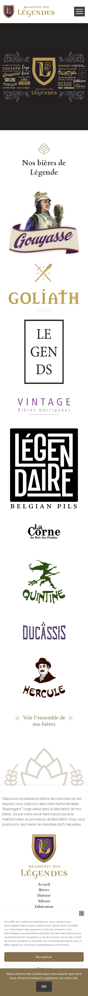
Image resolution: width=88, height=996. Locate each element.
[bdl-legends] (44, 352)
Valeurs (44, 901)
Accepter (44, 957)
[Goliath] (44, 288)
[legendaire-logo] (44, 469)
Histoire (44, 895)
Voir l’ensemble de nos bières (44, 720)
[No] (83, 982)
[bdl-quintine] (44, 582)
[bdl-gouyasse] (44, 223)
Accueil (44, 884)
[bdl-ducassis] (44, 631)
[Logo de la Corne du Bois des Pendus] (44, 531)
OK (44, 986)
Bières (44, 890)
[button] (81, 913)
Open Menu (79, 11)
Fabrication (44, 906)
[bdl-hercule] (44, 678)
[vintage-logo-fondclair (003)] (44, 405)
